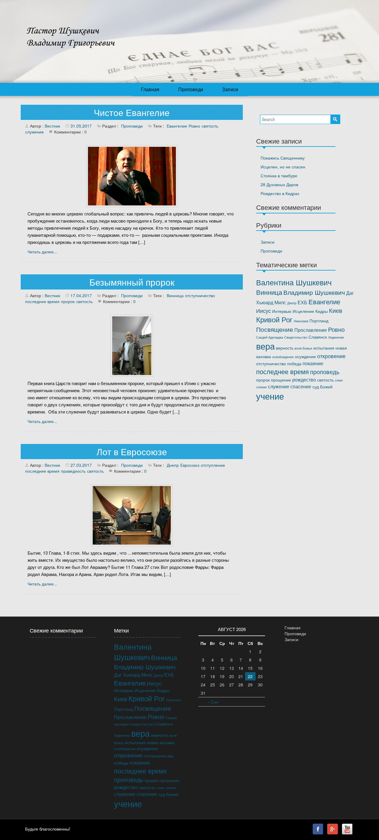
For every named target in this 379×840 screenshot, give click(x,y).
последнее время (42, 301)
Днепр (173, 465)
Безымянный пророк (131, 282)
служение (34, 132)
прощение (281, 380)
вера (265, 345)
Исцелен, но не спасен (283, 167)
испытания (323, 348)
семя (339, 380)
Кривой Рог (274, 319)
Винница (175, 295)
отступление (213, 465)
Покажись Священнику (283, 158)
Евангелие (177, 126)
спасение (300, 386)
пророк (68, 301)
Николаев (301, 321)
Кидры (321, 311)
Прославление (310, 329)
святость (210, 126)
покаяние (313, 363)
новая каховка (160, 742)
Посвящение (274, 329)
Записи (230, 89)
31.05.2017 (81, 126)
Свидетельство (295, 337)
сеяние (261, 387)
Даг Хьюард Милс (133, 674)
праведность (73, 471)
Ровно (194, 126)
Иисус (263, 310)
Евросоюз (189, 465)
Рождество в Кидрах (280, 193)
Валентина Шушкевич (294, 282)
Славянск (318, 337)
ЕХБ (302, 302)
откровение (331, 356)
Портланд (318, 321)
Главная (150, 89)
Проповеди (190, 89)
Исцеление (303, 311)
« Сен (213, 702)
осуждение (305, 356)
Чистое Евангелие (132, 112)
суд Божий (322, 387)
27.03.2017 (81, 465)
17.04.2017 (81, 295)
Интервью (281, 311)
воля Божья (303, 348)
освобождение (283, 357)
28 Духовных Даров (279, 184)
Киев (335, 310)
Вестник (52, 126)
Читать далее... (42, 252)
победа (294, 363)
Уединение (336, 337)
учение (270, 396)
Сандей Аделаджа (269, 337)
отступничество (200, 295)
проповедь (324, 371)
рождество (304, 379)
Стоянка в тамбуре (279, 175)
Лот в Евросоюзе (132, 451)
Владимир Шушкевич (314, 292)
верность (284, 348)
